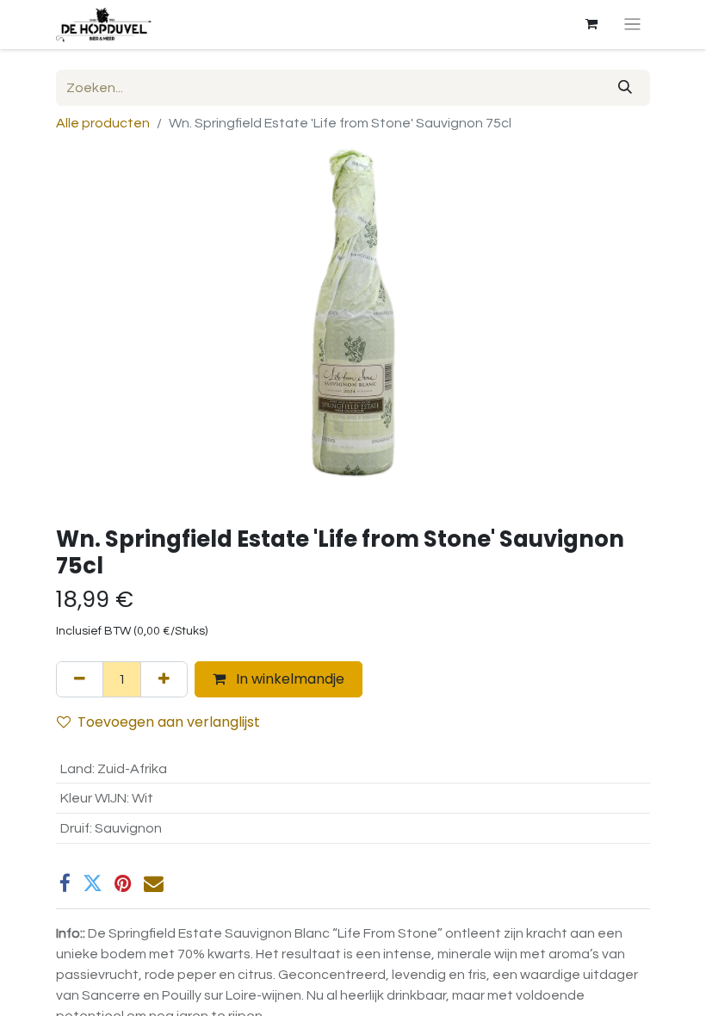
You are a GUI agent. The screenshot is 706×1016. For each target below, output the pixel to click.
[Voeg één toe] (164, 679)
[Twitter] (92, 884)
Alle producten (103, 123)
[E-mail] (154, 884)
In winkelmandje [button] (288, 679)
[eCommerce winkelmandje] (591, 24)
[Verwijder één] (79, 679)
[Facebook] (65, 884)
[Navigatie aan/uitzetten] (632, 24)
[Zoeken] (625, 88)
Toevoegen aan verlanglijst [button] (168, 722)
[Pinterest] (123, 884)
